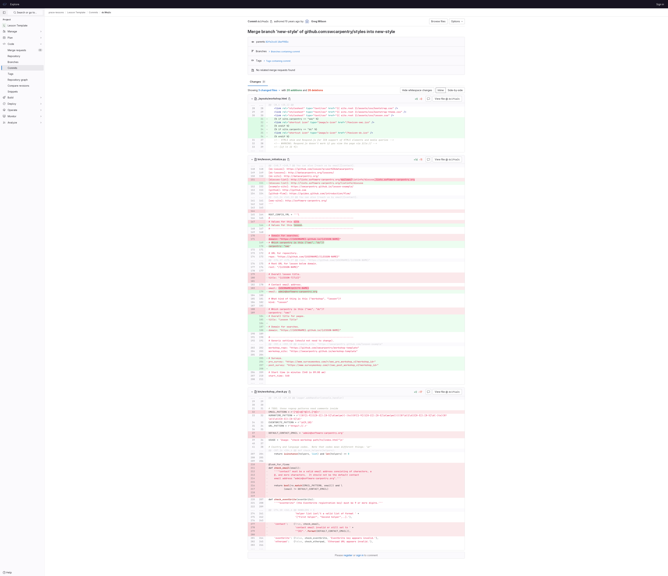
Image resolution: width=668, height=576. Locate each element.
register (348, 555)
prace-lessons (56, 12)
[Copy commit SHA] (271, 21)
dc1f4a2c (106, 12)
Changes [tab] (257, 81)
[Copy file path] (289, 99)
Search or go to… (26, 12)
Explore (14, 4)
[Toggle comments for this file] (428, 99)
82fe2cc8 (271, 41)
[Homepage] (4, 4)
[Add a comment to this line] (248, 108)
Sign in (660, 4)
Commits (93, 12)
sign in (360, 555)
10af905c (283, 41)
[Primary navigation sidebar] (4, 12)
